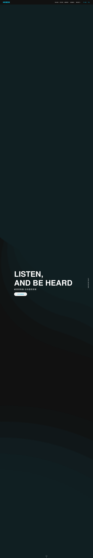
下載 (89, 2)
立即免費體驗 (20, 294)
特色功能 (56, 2)
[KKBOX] (6, 2)
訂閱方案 (61, 2)
